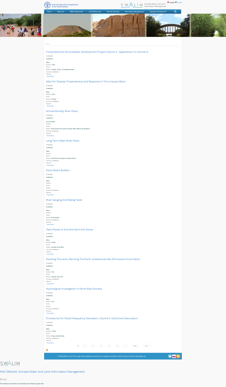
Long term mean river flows (62, 140)
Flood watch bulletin (58, 170)
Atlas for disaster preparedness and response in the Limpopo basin (86, 81)
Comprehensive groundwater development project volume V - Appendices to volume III (97, 51)
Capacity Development (158, 11)
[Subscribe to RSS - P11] (47, 350)
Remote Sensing (113, 11)
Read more (50, 76)
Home (49, 11)
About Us (60, 11)
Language (49, 56)
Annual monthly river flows (62, 111)
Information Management (134, 11)
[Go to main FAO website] (61, 5)
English (172, 2)
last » (147, 346)
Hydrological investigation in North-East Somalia (74, 288)
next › (135, 346)
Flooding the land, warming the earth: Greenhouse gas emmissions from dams (93, 259)
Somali (179, 2)
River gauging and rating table (64, 199)
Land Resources (95, 11)
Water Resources (76, 11)
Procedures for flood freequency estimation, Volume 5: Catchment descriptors (92, 318)
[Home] (10, 363)
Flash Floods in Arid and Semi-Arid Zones (69, 229)
